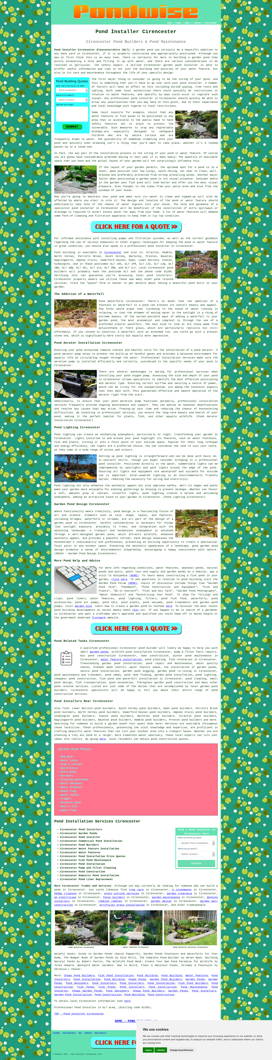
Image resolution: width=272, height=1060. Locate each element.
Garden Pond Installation (73, 994)
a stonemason (182, 889)
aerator (104, 394)
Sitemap (56, 1033)
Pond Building (147, 975)
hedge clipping (65, 893)
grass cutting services (121, 893)
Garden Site (83, 606)
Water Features (197, 975)
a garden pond (115, 723)
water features (122, 94)
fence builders (114, 897)
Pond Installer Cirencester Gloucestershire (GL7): (92, 49)
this (135, 610)
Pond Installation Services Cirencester (97, 821)
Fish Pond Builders (193, 983)
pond (206, 79)
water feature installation (121, 659)
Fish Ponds (85, 987)
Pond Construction (163, 987)
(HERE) (134, 575)
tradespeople (196, 905)
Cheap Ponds (137, 979)
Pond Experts (100, 1033)
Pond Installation (87, 979)
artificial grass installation (122, 905)
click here (119, 579)
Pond (57, 252)
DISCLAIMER (210, 23)
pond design (122, 511)
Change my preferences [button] (181, 1050)
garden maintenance (166, 897)
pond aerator (203, 350)
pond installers (159, 275)
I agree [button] (148, 1050)
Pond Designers (77, 983)
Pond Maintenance (194, 987)
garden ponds (99, 651)
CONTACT (198, 23)
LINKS (178, 23)
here (169, 606)
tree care (136, 889)
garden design (161, 901)
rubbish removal (110, 901)
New (80, 1033)
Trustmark (99, 617)
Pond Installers (104, 983)
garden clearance (179, 893)
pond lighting (153, 493)
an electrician (65, 897)
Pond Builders (69, 1033)
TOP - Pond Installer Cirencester (79, 1013)
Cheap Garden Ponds (87, 990)
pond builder (148, 648)
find (65, 708)
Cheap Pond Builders (79, 975)
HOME (169, 23)
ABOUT (187, 23)
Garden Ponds (195, 979)
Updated (88, 1033)
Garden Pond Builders (166, 979)
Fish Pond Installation (115, 975)
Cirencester (113, 252)
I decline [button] (161, 1050)
